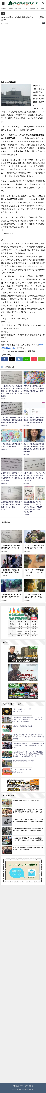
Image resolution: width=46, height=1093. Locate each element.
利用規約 (16, 1086)
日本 (3, 13)
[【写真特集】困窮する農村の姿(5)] (7, 763)
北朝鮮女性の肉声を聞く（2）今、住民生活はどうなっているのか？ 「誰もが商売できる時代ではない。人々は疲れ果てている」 (27, 754)
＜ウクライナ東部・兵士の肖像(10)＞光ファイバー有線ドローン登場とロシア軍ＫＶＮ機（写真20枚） (28, 736)
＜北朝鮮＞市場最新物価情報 (22, 726)
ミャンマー (18, 8)
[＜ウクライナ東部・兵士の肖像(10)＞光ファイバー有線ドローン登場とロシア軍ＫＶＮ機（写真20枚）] (7, 737)
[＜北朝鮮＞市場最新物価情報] (7, 728)
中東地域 (32, 8)
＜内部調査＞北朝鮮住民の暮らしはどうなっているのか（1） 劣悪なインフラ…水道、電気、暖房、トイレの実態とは (28, 719)
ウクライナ (26, 8)
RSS (21, 1086)
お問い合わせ (28, 1086)
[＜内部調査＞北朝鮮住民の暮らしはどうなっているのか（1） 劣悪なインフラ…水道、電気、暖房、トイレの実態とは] (7, 720)
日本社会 (3, 8)
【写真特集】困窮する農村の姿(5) (23, 760)
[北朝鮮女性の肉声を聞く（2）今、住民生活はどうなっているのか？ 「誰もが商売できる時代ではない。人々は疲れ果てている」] (7, 754)
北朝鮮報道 (10, 8)
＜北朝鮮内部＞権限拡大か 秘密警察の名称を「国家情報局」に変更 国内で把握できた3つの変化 (28, 745)
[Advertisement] (23, 54)
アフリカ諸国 (40, 8)
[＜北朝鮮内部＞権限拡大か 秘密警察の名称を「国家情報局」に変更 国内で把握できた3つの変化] (7, 746)
